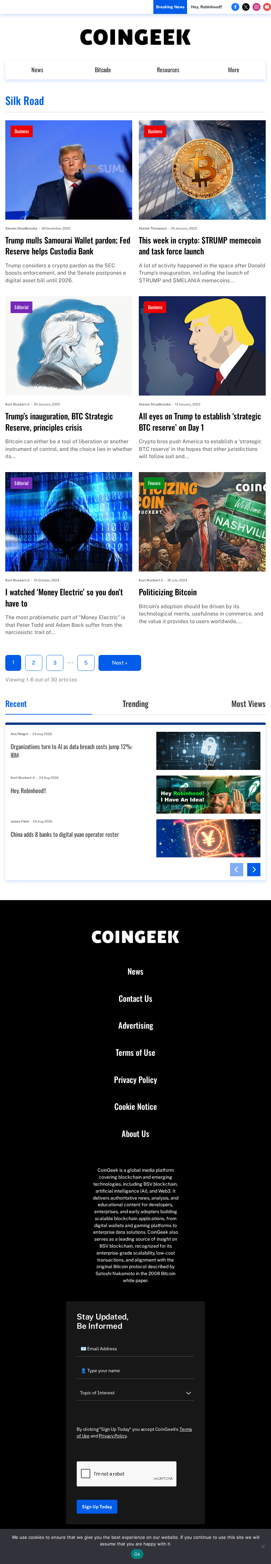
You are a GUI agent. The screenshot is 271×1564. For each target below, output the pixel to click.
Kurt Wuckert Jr (17, 404)
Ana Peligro (19, 734)
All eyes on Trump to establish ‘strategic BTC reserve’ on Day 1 (200, 421)
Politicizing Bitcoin (168, 592)
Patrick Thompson (153, 228)
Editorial (21, 306)
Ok (137, 1554)
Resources (168, 69)
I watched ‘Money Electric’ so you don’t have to (64, 597)
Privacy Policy (135, 1079)
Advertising (135, 1025)
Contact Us (135, 998)
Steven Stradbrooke (21, 228)
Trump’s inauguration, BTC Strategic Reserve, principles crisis (59, 421)
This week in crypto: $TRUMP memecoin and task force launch (200, 246)
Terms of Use (135, 1052)
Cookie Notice (135, 1106)
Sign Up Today (97, 1507)
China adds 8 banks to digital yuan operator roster (65, 834)
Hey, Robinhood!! (206, 7)
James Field (20, 821)
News (37, 69)
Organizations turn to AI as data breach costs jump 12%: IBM (72, 750)
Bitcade (103, 69)
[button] (236, 869)
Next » (120, 663)
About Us (135, 1133)
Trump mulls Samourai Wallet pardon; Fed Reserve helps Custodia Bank (67, 246)
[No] (262, 1546)
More (233, 69)
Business (22, 131)
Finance (154, 482)
